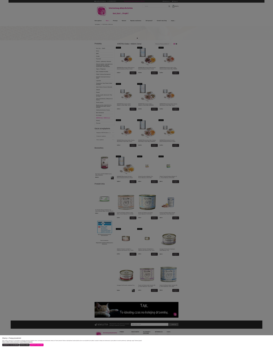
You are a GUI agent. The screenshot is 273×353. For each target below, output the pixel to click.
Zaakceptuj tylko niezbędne (10, 344)
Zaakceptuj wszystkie (37, 344)
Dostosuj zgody (24, 344)
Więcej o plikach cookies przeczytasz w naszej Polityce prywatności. (17, 341)
